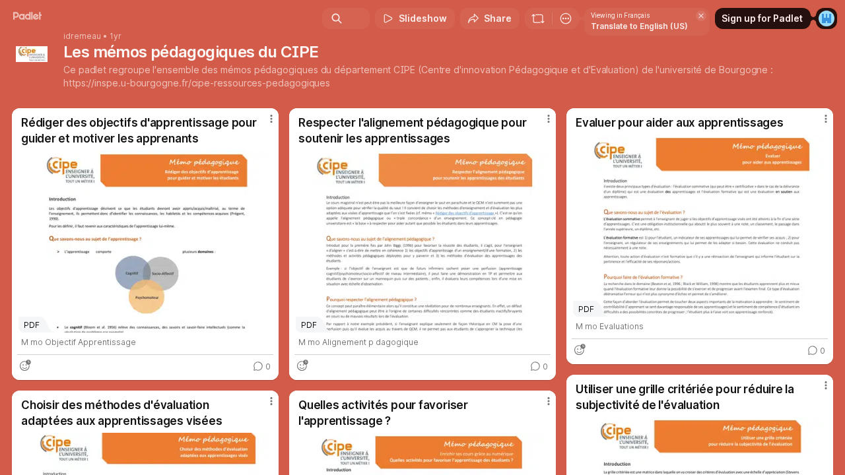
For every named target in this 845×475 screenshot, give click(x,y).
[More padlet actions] (566, 18)
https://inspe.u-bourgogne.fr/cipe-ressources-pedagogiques (196, 82)
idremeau (82, 36)
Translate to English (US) (639, 26)
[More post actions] (271, 118)
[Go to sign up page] (826, 18)
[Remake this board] (538, 18)
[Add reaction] (25, 365)
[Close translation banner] (701, 16)
